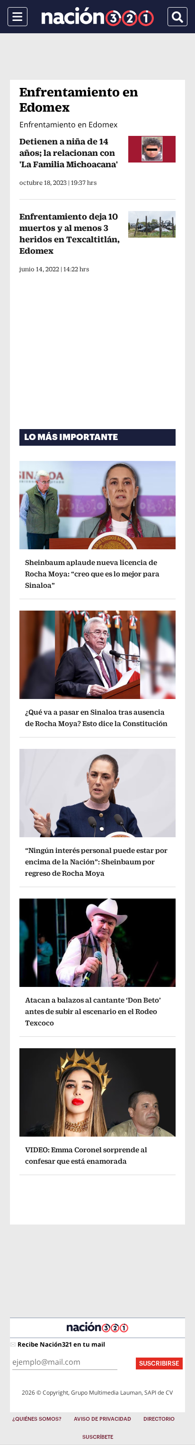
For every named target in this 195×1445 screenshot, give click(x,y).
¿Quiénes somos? (37, 1419)
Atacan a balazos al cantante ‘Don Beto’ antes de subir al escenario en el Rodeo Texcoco (93, 1011)
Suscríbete (97, 1437)
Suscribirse (159, 1363)
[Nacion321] (98, 17)
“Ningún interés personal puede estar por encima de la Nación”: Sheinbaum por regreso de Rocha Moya (96, 861)
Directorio (159, 1419)
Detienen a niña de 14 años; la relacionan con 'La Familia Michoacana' (68, 152)
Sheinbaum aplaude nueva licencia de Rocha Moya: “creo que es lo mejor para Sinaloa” (92, 573)
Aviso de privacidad (102, 1419)
